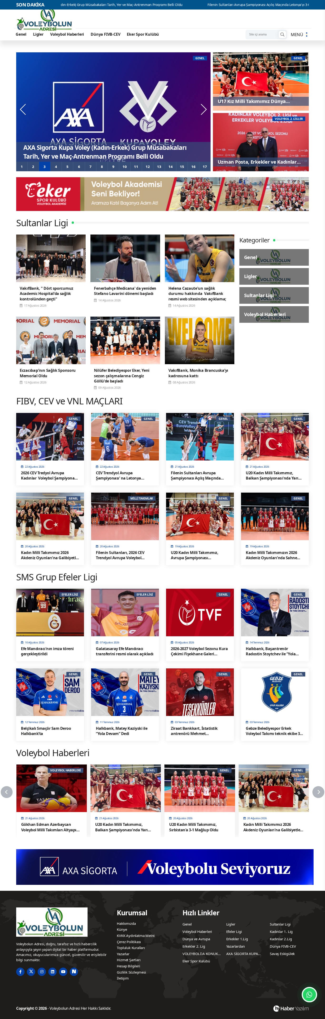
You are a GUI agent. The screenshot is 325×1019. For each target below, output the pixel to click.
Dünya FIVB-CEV (105, 34)
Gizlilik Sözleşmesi (131, 972)
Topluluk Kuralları (131, 947)
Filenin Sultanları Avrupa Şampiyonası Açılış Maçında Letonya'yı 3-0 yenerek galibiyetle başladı (220, 4)
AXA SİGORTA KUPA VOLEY (242, 954)
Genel (21, 34)
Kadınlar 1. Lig (281, 931)
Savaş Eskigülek (282, 953)
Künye (122, 929)
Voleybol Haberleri (67, 34)
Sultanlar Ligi (280, 924)
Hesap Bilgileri (128, 966)
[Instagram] (42, 972)
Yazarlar (123, 953)
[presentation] (23, 109)
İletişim (122, 978)
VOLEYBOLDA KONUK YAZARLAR (200, 954)
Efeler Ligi (234, 931)
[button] (22, 166)
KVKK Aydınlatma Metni (136, 935)
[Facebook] (20, 972)
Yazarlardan (235, 946)
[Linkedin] (52, 972)
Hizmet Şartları (128, 959)
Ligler (38, 34)
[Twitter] (31, 972)
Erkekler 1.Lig (237, 938)
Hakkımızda (126, 923)
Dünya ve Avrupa (196, 938)
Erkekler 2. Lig (193, 946)
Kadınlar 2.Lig (281, 938)
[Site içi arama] (282, 34)
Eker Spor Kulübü (143, 34)
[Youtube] (63, 972)
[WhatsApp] (309, 994)
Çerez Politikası (129, 941)
